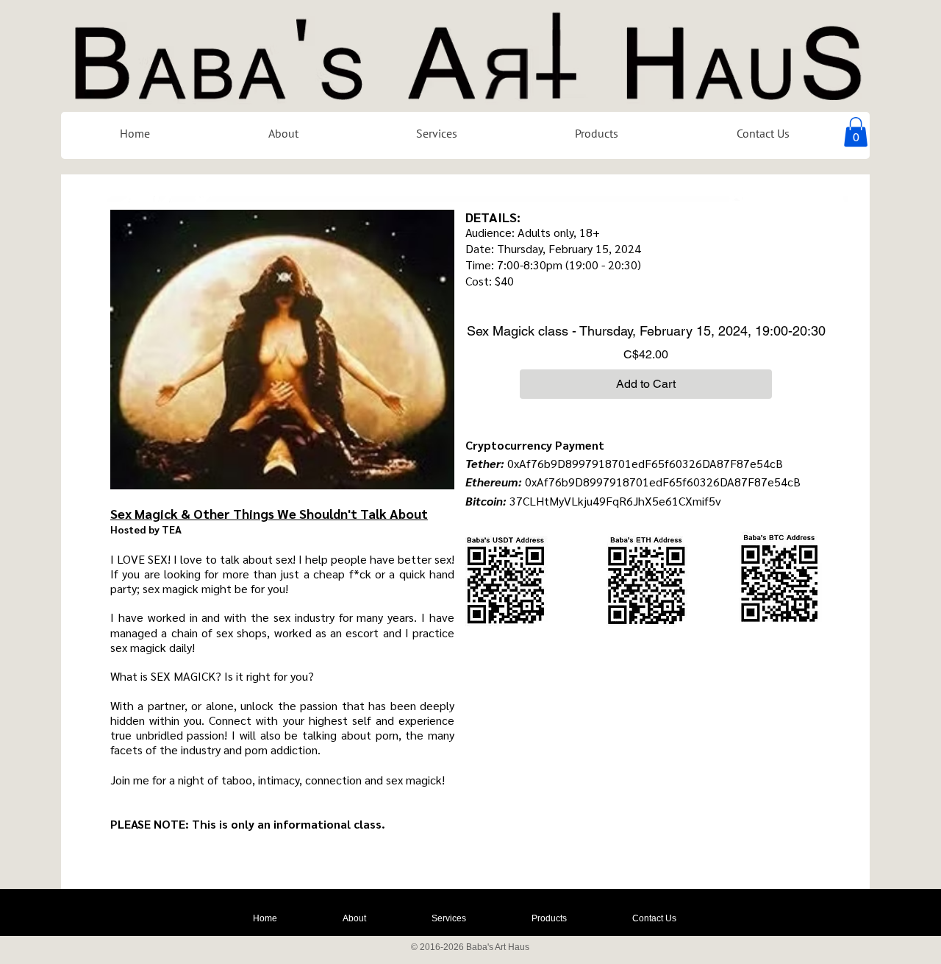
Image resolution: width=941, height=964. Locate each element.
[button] (855, 132)
